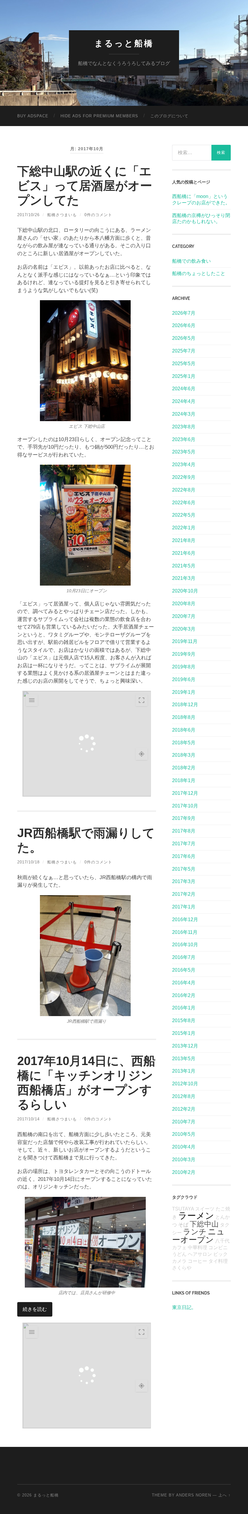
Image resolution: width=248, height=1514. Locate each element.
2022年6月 (183, 502)
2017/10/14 (28, 1119)
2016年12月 (185, 919)
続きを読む (35, 1309)
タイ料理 (218, 1261)
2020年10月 (185, 590)
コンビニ (218, 1247)
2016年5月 (183, 970)
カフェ (179, 1247)
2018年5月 (183, 742)
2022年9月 (183, 477)
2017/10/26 (28, 215)
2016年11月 (184, 932)
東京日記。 (184, 1307)
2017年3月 (183, 881)
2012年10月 (185, 1083)
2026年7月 (183, 313)
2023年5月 (183, 451)
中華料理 (197, 1247)
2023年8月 (183, 426)
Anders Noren (193, 1495)
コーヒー (197, 1261)
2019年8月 (183, 666)
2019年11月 (184, 641)
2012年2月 (183, 1109)
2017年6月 (183, 856)
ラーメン (196, 1215)
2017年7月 (183, 843)
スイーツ (204, 1208)
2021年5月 (183, 565)
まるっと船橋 (124, 43)
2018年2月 (183, 767)
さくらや (181, 1267)
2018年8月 (183, 717)
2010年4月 (183, 1146)
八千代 (222, 1240)
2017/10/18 (28, 862)
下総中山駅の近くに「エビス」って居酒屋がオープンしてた (84, 185)
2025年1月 (183, 376)
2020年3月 (183, 629)
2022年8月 (183, 489)
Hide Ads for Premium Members (99, 116)
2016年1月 (183, 1007)
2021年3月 (183, 578)
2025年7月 (183, 350)
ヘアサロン (200, 1254)
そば (183, 1225)
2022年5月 (183, 515)
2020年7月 (183, 616)
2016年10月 (185, 944)
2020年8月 (183, 603)
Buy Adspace (32, 116)
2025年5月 (183, 363)
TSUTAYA (183, 1208)
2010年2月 (183, 1172)
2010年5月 (183, 1134)
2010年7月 (183, 1121)
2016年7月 (183, 957)
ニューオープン (198, 1235)
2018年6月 (183, 730)
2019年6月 (183, 679)
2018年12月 (185, 704)
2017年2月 (183, 894)
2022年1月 (183, 527)
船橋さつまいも (62, 215)
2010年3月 (183, 1159)
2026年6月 (183, 325)
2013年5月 (183, 1058)
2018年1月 (183, 780)
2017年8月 (183, 830)
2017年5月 (183, 869)
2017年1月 (183, 906)
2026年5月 (183, 338)
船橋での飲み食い (191, 261)
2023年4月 (183, 464)
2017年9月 (183, 818)
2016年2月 (183, 995)
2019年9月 (183, 654)
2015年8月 (183, 1020)
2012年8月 (183, 1096)
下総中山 (204, 1224)
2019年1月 (183, 692)
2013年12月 (185, 1045)
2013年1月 (183, 1071)
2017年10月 (185, 805)
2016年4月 (183, 982)
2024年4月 (183, 401)
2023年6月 (183, 439)
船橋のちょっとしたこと (198, 273)
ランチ (195, 1231)
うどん (179, 1254)
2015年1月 (183, 1033)
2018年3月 (183, 755)
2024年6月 (183, 388)
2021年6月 (183, 553)
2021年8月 (183, 540)
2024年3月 (183, 414)
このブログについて (169, 116)
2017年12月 (185, 793)
